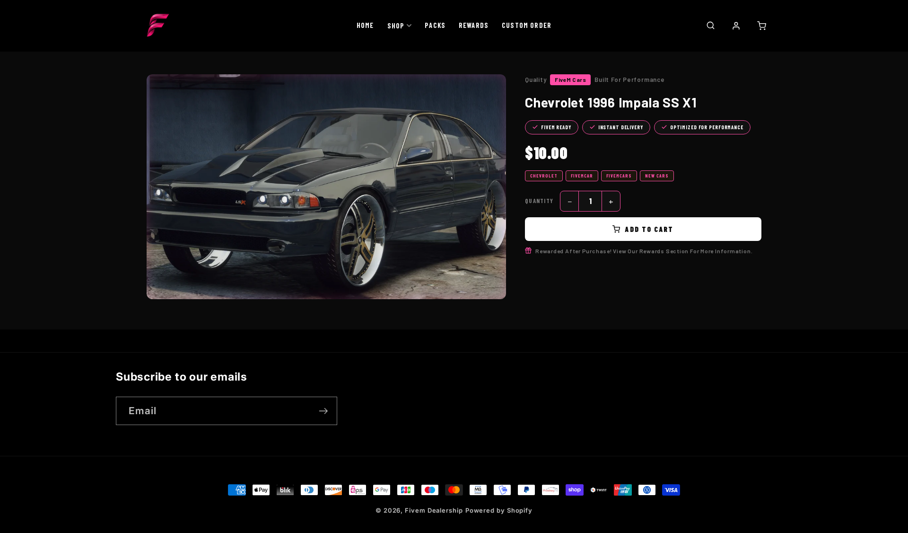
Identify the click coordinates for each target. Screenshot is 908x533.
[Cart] (761, 25)
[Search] (710, 25)
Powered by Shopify (499, 510)
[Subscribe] (323, 411)
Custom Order (526, 25)
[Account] (735, 25)
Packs (435, 25)
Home (365, 25)
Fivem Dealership (434, 510)
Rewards (474, 25)
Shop (396, 25)
